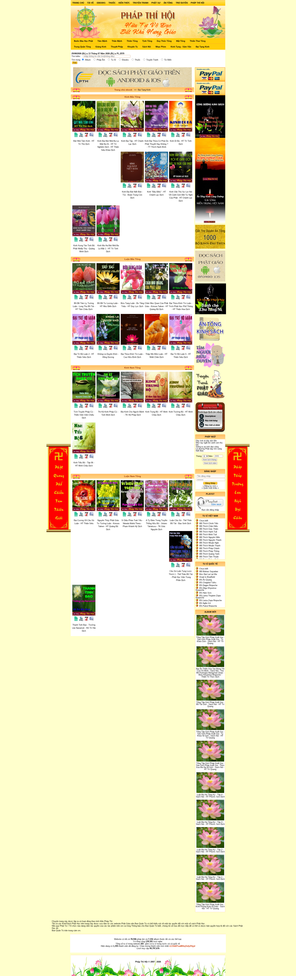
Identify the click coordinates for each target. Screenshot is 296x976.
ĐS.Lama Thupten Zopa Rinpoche (208, 596)
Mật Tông (180, 41)
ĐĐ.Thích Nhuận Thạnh (209, 545)
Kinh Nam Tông (132, 367)
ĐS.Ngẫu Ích (205, 603)
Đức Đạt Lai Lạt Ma (208, 574)
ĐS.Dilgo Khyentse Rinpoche (206, 589)
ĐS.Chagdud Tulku (207, 582)
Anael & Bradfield (207, 577)
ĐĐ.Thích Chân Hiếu (208, 526)
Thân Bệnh (117, 41)
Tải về (90, 3)
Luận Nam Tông (132, 476)
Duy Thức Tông (164, 41)
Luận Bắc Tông (132, 259)
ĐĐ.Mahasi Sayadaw (208, 571)
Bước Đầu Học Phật (83, 41)
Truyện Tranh (140, 3)
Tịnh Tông (147, 41)
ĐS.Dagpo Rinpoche (208, 585)
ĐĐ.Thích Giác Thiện (208, 529)
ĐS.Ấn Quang (205, 580)
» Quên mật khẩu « (210, 488)
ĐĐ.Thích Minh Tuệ (208, 534)
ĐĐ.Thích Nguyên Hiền (209, 537)
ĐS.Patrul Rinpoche (208, 606)
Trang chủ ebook (123, 90)
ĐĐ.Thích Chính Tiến (208, 523)
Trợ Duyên (182, 3)
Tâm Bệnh (102, 41)
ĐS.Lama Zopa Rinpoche (210, 600)
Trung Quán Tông (82, 47)
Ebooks (101, 3)
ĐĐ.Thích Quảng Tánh (209, 554)
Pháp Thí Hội (197, 3)
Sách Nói (146, 47)
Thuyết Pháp (117, 47)
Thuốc (112, 3)
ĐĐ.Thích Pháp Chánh (209, 548)
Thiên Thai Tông (198, 41)
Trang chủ (78, 3)
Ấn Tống (168, 3)
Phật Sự (155, 3)
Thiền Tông (132, 41)
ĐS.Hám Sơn (205, 593)
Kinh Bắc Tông (132, 97)
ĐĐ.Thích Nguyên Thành (210, 540)
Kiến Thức (124, 3)
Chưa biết (203, 520)
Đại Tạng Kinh (202, 47)
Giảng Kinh (100, 47)
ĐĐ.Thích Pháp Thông (209, 551)
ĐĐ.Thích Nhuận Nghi (209, 543)
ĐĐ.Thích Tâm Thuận (209, 557)
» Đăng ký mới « (210, 486)
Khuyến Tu (132, 47)
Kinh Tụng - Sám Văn (181, 47)
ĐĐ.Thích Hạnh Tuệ (208, 532)
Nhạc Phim (161, 47)
